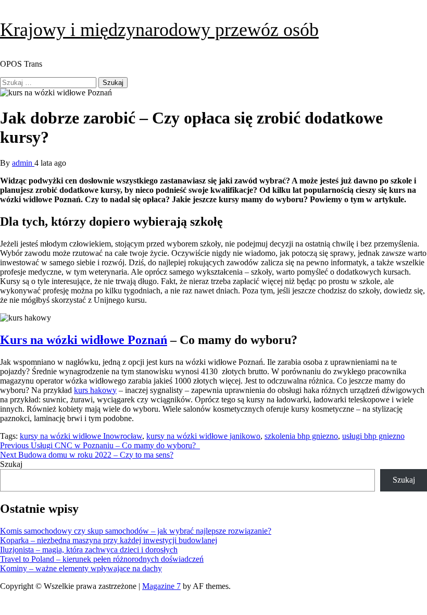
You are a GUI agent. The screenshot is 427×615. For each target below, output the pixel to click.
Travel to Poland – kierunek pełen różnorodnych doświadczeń (102, 559)
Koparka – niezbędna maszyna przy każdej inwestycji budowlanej (108, 540)
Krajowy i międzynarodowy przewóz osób (159, 29)
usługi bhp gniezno (373, 436)
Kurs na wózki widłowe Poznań (83, 340)
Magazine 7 (161, 586)
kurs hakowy (95, 390)
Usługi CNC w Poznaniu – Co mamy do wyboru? (100, 445)
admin (23, 162)
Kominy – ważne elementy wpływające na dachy (81, 568)
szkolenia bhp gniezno (301, 436)
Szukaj (11, 464)
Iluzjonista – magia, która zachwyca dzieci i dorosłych (89, 549)
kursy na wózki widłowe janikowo (203, 436)
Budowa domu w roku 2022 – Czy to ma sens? (86, 454)
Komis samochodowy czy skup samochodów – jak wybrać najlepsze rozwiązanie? (135, 530)
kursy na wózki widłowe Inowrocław (81, 436)
